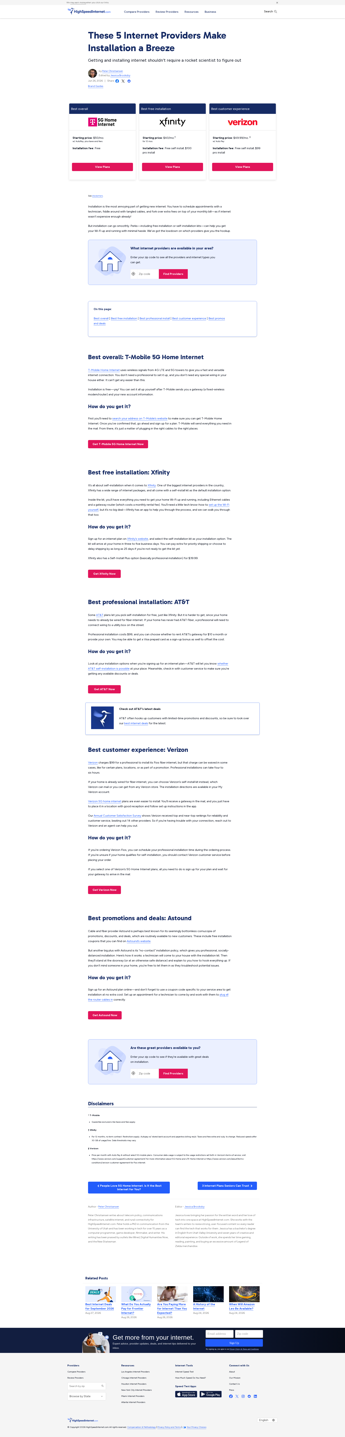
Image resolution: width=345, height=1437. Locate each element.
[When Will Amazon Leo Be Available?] (244, 1294)
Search (269, 11)
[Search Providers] (102, 1386)
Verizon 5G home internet (104, 801)
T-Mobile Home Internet (104, 370)
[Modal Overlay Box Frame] (172, 1340)
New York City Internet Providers (136, 1390)
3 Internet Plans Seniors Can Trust (226, 1185)
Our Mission (234, 1378)
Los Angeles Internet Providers (135, 1371)
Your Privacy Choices (196, 1427)
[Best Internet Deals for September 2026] (100, 1294)
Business (210, 11)
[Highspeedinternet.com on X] (237, 1397)
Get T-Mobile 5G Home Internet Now (118, 444)
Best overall (101, 318)
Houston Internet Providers (133, 1384)
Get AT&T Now (104, 689)
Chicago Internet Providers (133, 1378)
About (232, 1371)
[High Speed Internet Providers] (89, 11)
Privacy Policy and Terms (169, 1427)
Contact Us (234, 1384)
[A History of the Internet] (208, 1294)
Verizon (93, 762)
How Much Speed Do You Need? (190, 1378)
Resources (192, 11)
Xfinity (152, 485)
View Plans (102, 167)
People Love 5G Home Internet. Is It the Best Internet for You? (130, 1187)
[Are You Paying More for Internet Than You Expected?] (172, 1294)
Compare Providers (137, 11)
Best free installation (124, 318)
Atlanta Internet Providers (133, 1402)
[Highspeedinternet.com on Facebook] (231, 1397)
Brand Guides (95, 86)
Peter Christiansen (112, 71)
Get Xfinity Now (104, 573)
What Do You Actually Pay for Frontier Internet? (136, 1309)
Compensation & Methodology (141, 1427)
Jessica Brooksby (120, 75)
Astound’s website (139, 941)
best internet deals (136, 723)
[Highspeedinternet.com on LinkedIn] (255, 1397)
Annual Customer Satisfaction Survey (117, 815)
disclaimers (97, 196)
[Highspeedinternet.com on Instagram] (243, 1397)
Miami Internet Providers (132, 1396)
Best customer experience (189, 318)
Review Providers (167, 11)
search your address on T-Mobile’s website (139, 418)
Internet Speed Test (184, 1371)
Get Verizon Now (104, 890)
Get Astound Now (105, 1015)
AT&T (99, 615)
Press (231, 1390)
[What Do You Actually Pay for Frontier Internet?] (136, 1294)
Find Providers (173, 274)
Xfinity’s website (137, 538)
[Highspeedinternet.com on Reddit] (249, 1397)
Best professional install (154, 318)
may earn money (78, 2)
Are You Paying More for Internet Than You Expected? (172, 1309)
